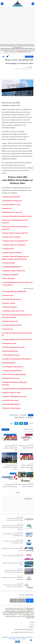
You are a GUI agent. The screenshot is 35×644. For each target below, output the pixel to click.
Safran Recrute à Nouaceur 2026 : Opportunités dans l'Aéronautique (15, 519)
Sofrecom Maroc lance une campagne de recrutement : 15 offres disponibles (13, 586)
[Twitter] (13, 601)
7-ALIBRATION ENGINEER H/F (11, 267)
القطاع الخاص (29, 56)
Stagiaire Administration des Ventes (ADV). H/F (18, 339)
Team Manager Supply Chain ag (13, 367)
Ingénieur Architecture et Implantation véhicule (18, 389)
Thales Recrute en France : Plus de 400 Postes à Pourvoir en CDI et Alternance (14, 571)
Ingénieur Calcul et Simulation (13, 252)
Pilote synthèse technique (12, 355)
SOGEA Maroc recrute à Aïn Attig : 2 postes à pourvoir (12, 549)
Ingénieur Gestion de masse (12, 392)
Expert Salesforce (14, 197)
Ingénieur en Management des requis (15, 396)
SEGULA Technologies (19, 417)
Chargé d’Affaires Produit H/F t (13, 325)
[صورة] (28, 519)
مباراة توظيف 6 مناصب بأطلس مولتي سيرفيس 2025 (26, 467)
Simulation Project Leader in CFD (14, 311)
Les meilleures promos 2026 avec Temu (22, 632)
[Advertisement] (17, 26)
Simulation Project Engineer (12, 408)
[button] (26, 423)
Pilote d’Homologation (10, 307)
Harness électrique (9, 263)
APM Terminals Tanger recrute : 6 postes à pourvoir (13, 564)
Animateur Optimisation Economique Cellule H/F (18, 216)
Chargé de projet (9, 249)
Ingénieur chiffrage (9, 303)
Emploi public (30, 417)
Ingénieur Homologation (11, 274)
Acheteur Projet (8, 295)
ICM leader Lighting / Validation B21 (14, 271)
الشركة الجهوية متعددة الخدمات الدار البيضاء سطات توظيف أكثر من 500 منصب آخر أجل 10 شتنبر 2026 (12, 527)
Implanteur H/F (7, 208)
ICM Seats (6, 197)
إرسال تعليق (28, 498)
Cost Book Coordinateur (11, 400)
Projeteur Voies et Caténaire (12, 237)
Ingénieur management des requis (14, 347)
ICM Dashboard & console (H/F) (12, 212)
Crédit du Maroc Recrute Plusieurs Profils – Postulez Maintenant (13, 534)
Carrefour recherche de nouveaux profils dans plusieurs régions (13, 542)
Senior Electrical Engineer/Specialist (15, 374)
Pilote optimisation (9, 278)
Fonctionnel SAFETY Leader (11, 204)
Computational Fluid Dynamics (12, 201)
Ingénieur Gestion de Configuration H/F (16, 241)
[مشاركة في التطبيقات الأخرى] (12, 423)
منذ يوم (20, 546)
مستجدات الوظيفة (14, 415)
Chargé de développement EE (13, 370)
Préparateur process (10, 343)
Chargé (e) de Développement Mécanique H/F (17, 359)
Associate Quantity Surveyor (12, 299)
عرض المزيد (5, 429)
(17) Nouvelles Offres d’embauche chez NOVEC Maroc (10, 467)
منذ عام (30, 444)
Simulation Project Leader (11, 378)
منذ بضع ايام (19, 516)
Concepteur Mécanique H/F (12, 404)
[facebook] (29, 601)
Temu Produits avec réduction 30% (23, 629)
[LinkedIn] (21, 601)
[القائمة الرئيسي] (33, 4)
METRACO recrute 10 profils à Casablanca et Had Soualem (12, 578)
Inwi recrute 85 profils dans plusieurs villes (13, 555)
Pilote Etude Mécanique (11, 351)
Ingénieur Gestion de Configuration (14, 245)
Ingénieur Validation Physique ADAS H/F (15, 233)
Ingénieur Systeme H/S (11, 321)
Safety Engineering (9, 363)
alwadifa (31, 626)
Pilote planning (8, 329)
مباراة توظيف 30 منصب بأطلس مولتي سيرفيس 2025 (10, 448)
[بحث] (2, 4)
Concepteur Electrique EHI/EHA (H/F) (15, 291)
